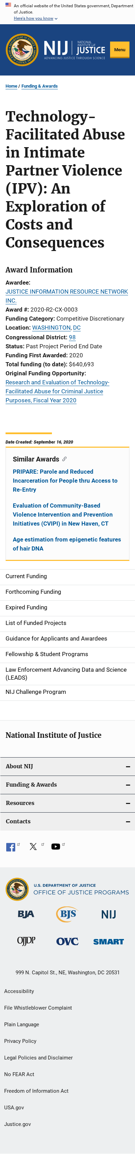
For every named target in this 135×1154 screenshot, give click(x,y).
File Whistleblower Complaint (38, 1008)
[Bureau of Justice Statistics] (67, 923)
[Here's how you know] (67, 12)
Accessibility (19, 991)
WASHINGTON (51, 327)
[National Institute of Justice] (109, 919)
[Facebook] (13, 849)
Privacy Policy (20, 1041)
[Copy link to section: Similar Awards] (62, 458)
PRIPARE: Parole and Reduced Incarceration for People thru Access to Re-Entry (65, 480)
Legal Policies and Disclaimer (38, 1058)
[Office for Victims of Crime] (67, 946)
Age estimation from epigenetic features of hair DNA (67, 544)
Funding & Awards (39, 86)
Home (11, 86)
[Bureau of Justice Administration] (26, 919)
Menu (119, 49)
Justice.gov (17, 1124)
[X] (35, 849)
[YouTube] (58, 849)
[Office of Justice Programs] (22, 49)
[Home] (74, 50)
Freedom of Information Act (36, 1091)
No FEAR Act (19, 1074)
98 (72, 337)
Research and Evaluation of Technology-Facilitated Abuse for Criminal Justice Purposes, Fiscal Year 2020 (57, 391)
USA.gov (14, 1107)
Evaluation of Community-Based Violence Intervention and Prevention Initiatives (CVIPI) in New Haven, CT (63, 514)
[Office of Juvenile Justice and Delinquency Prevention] (26, 947)
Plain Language (21, 1024)
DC (77, 327)
